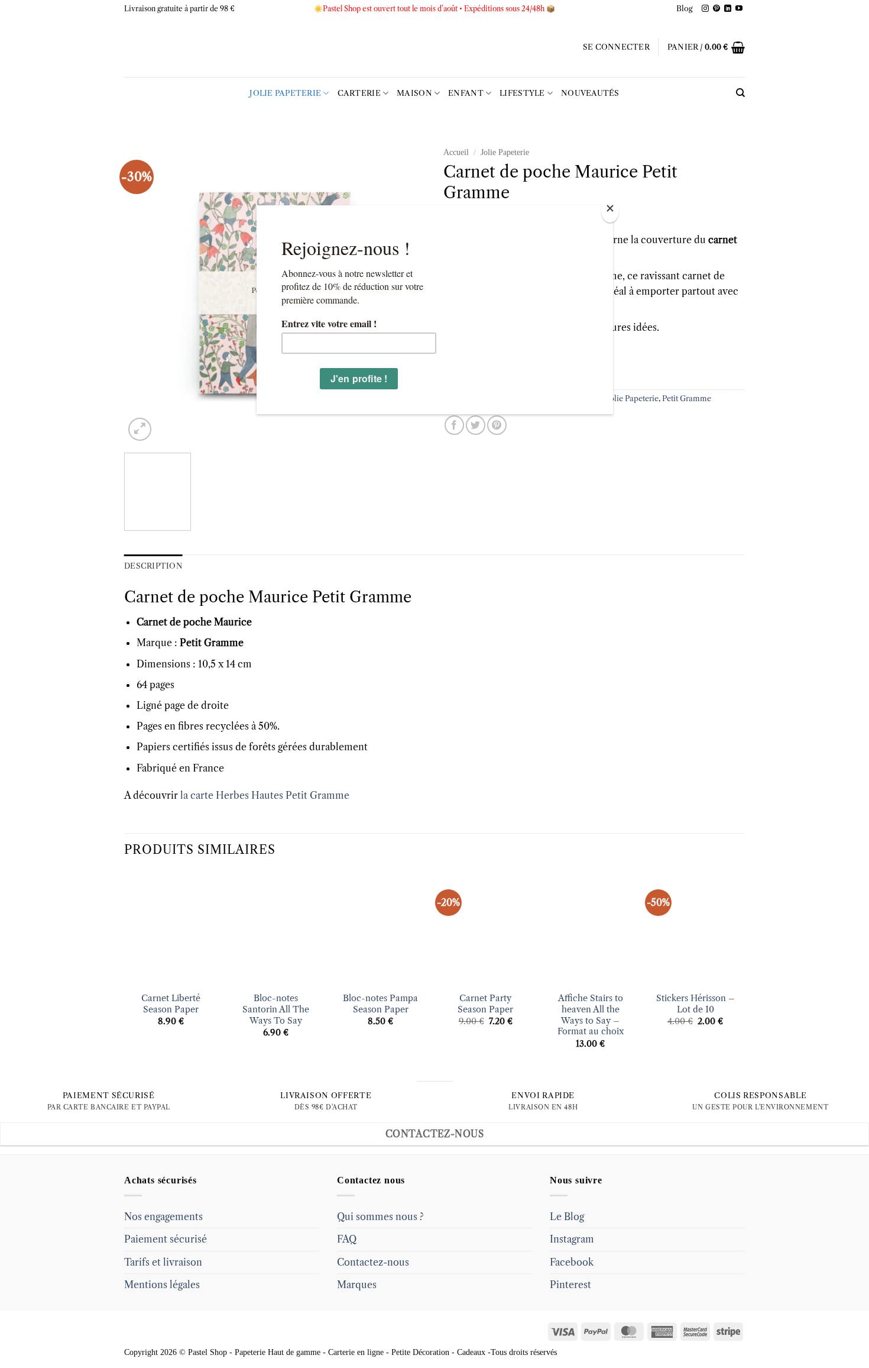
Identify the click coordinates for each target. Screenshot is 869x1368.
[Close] (610, 210)
